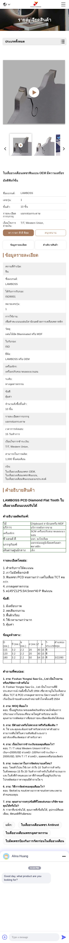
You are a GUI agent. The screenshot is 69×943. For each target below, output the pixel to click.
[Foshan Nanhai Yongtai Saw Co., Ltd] (36, 4)
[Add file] (4, 937)
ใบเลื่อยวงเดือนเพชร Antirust (40, 824)
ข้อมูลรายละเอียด (18, 245)
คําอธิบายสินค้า (50, 245)
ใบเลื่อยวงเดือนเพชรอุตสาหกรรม (27, 833)
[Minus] (64, 856)
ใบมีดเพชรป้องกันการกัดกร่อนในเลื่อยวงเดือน (35, 841)
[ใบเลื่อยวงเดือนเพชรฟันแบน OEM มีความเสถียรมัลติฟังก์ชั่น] (34, 92)
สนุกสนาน (50, 232)
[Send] (64, 937)
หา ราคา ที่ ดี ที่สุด (18, 232)
